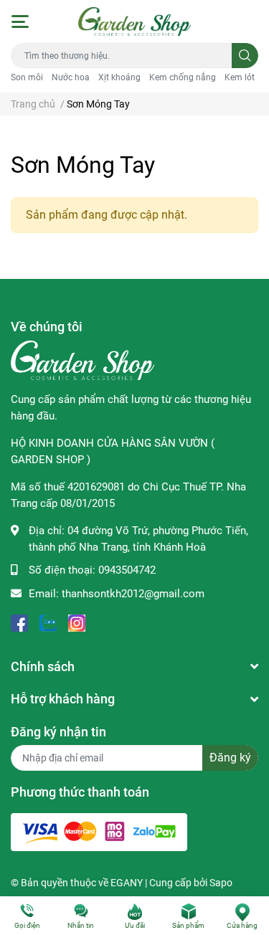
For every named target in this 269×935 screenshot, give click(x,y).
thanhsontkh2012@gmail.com (133, 593)
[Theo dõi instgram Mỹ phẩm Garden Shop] (76, 622)
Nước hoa (71, 77)
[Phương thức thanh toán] (99, 831)
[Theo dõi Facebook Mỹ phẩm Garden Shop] (19, 622)
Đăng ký (230, 757)
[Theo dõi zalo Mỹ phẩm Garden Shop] (48, 622)
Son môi (27, 77)
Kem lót (240, 77)
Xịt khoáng (119, 77)
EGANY (126, 882)
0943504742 (127, 570)
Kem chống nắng (182, 77)
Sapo (220, 882)
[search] (245, 55)
